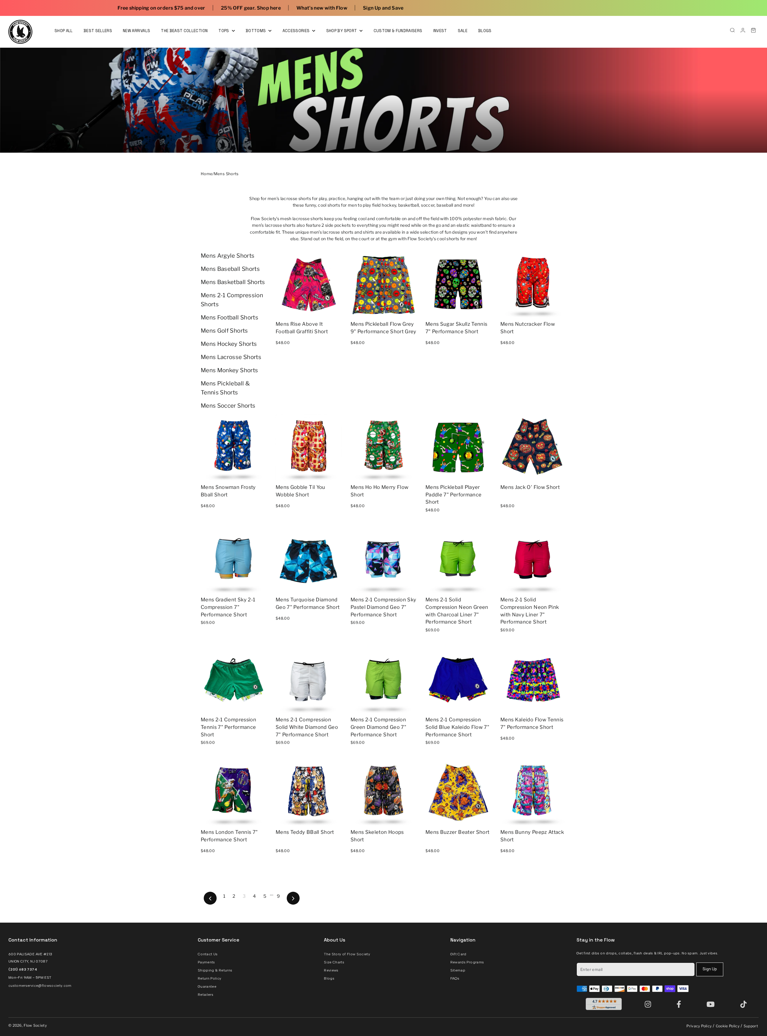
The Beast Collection (184, 30)
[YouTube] (711, 1004)
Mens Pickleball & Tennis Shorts (225, 388)
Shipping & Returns (215, 970)
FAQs (454, 978)
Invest (440, 30)
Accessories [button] (297, 30)
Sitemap (457, 970)
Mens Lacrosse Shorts (231, 357)
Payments (206, 962)
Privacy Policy (699, 1026)
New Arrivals (136, 30)
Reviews (331, 970)
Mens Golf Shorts (224, 330)
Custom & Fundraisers (398, 30)
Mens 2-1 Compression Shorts (232, 300)
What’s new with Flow (196, 8)
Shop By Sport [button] (342, 30)
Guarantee (207, 986)
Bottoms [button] (256, 30)
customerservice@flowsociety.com (40, 986)
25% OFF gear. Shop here (125, 8)
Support (751, 1026)
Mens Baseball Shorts (230, 268)
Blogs (485, 30)
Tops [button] (224, 30)
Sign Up (710, 969)
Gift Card (458, 954)
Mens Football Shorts (229, 317)
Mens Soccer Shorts (228, 405)
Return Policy (209, 978)
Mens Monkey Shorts (229, 370)
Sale (462, 30)
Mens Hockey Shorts (229, 343)
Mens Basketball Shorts (233, 282)
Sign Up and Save (257, 8)
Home (206, 173)
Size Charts (334, 962)
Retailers (205, 995)
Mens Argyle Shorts (227, 255)
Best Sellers (98, 30)
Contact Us (208, 954)
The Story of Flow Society (347, 954)
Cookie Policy (728, 1026)
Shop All (64, 30)
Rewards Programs (467, 962)
